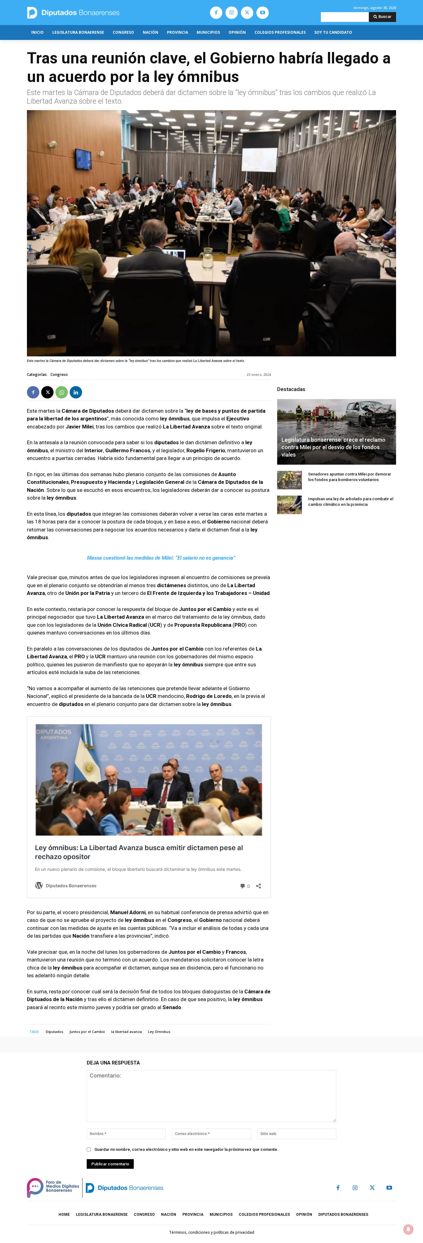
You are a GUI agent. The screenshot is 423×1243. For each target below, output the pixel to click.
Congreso (59, 374)
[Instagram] (231, 12)
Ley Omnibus (159, 1031)
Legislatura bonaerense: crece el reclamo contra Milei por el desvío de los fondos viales (333, 447)
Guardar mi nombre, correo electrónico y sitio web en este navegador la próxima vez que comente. (186, 1149)
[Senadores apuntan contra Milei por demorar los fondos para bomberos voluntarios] (289, 480)
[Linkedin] (76, 392)
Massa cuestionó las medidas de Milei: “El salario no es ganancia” (161, 558)
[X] (247, 12)
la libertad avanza (126, 1031)
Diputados (54, 1031)
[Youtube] (262, 12)
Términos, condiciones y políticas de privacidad (211, 1232)
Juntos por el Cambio (87, 1031)
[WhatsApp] (61, 392)
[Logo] (102, 12)
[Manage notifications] (408, 1229)
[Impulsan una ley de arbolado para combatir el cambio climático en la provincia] (289, 505)
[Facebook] (216, 12)
